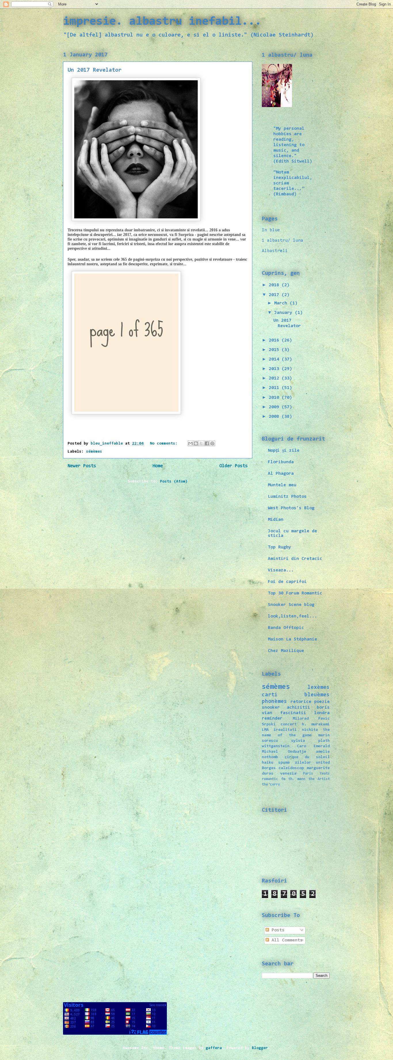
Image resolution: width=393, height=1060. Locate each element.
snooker (271, 707)
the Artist (319, 779)
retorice (301, 701)
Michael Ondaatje (284, 752)
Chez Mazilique (286, 651)
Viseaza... (281, 570)
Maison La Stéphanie (292, 639)
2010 (275, 397)
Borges (269, 768)
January (284, 312)
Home (157, 466)
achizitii (298, 707)
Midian (275, 519)
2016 (275, 340)
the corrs (271, 784)
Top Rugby (279, 547)
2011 (275, 388)
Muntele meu (282, 485)
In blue (271, 230)
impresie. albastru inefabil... (162, 22)
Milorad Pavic (311, 718)
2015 (275, 350)
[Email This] (190, 443)
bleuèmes (317, 695)
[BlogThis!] (196, 443)
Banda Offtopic (286, 628)
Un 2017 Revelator (94, 70)
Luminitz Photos (287, 496)
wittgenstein (275, 746)
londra (322, 713)
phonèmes (274, 701)
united (323, 762)
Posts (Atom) (174, 482)
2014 (275, 359)
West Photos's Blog (291, 508)
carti (270, 695)
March (282, 303)
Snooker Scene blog (291, 605)
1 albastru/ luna (282, 240)
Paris (308, 773)
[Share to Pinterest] (212, 443)
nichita (310, 730)
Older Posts (233, 466)
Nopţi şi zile (283, 450)
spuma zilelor (294, 762)
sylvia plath (310, 741)
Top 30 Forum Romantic (295, 593)
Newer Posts (82, 466)
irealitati (285, 730)
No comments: (165, 444)
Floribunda (281, 462)
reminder (272, 718)
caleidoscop (291, 768)
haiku (267, 762)
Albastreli (275, 251)
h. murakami (316, 724)
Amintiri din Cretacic (295, 558)
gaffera (214, 1048)
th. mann (297, 779)
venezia (288, 773)
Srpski (269, 724)
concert (289, 724)
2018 (275, 285)
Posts (277, 930)
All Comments (286, 940)
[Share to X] (201, 443)
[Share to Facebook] (207, 443)
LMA (265, 730)
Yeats (325, 773)
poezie (322, 701)
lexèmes (319, 687)
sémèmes (94, 452)
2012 (275, 378)
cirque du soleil (307, 757)
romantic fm (273, 779)
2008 (275, 416)
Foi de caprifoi (287, 581)
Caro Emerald (313, 746)
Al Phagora (281, 473)
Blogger (260, 1048)
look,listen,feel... (292, 616)
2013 (275, 369)
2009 (275, 407)
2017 (275, 295)
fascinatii (293, 713)
